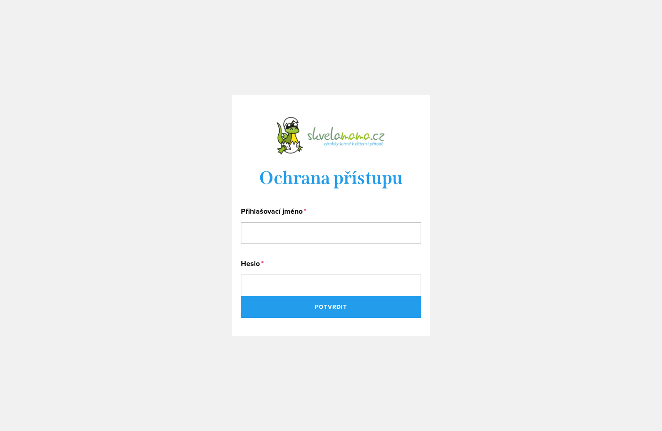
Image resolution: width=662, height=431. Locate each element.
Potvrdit (331, 307)
